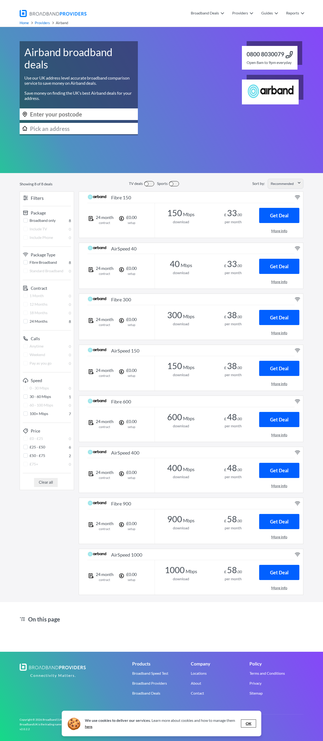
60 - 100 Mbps (41, 405)
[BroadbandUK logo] (53, 15)
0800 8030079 (265, 54)
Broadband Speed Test (150, 673)
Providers (42, 23)
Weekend (37, 354)
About (196, 683)
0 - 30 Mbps (39, 388)
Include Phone (41, 237)
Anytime (37, 346)
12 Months (39, 304)
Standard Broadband (46, 270)
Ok (248, 723)
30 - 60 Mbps (40, 396)
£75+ (34, 464)
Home (24, 23)
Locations (199, 673)
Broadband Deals (146, 693)
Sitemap (256, 693)
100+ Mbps (39, 413)
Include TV (38, 229)
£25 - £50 (37, 447)
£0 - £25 (36, 438)
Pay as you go (41, 363)
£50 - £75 (37, 455)
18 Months (39, 312)
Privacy (255, 683)
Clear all (46, 482)
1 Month (37, 295)
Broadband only (43, 220)
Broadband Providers (149, 683)
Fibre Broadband (43, 262)
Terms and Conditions (267, 673)
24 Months (39, 321)
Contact (197, 693)
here (88, 726)
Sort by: (258, 183)
